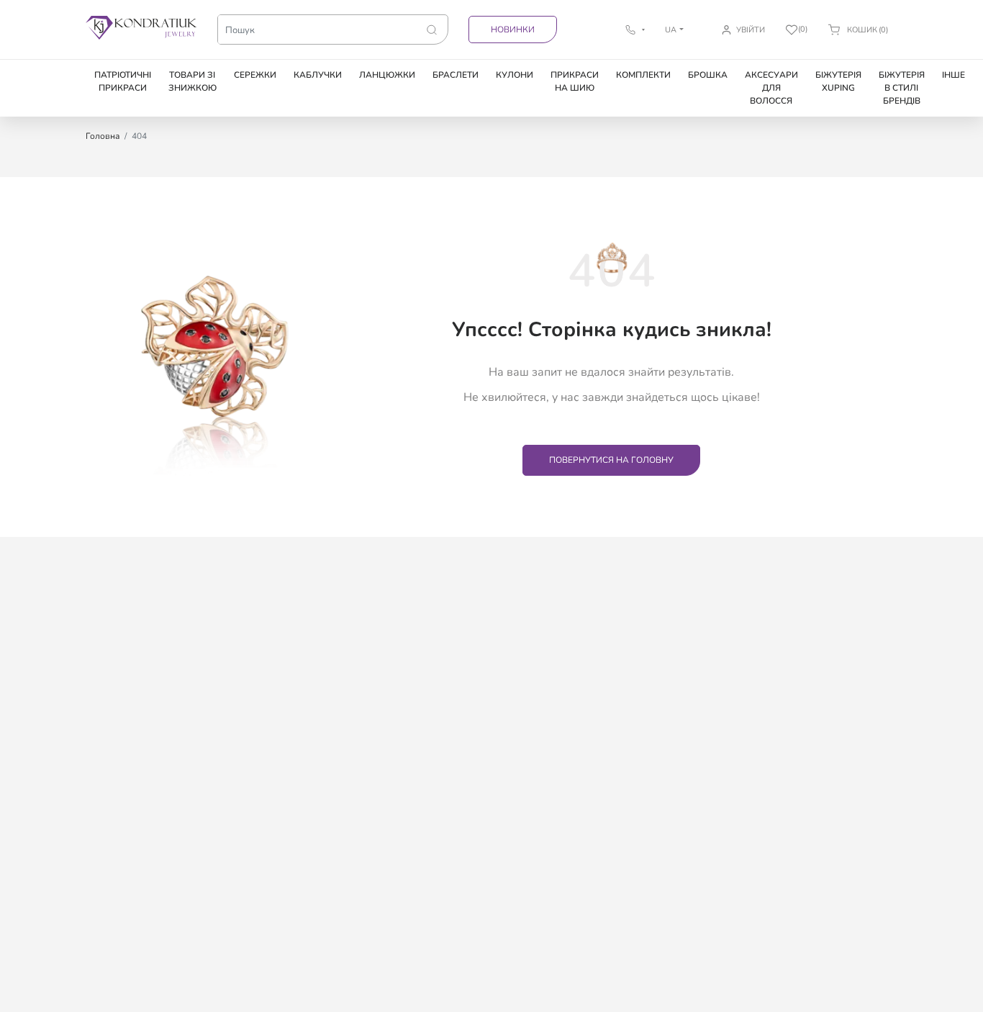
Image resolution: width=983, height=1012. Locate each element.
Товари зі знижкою (192, 81)
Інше (953, 75)
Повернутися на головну (611, 460)
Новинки (513, 29)
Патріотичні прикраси (122, 81)
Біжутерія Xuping (838, 81)
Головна (102, 136)
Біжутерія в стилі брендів (902, 88)
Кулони (514, 75)
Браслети (455, 75)
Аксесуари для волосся (771, 88)
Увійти (750, 29)
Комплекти (643, 75)
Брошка (708, 75)
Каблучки (318, 75)
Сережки (255, 75)
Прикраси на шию (575, 81)
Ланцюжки (387, 75)
